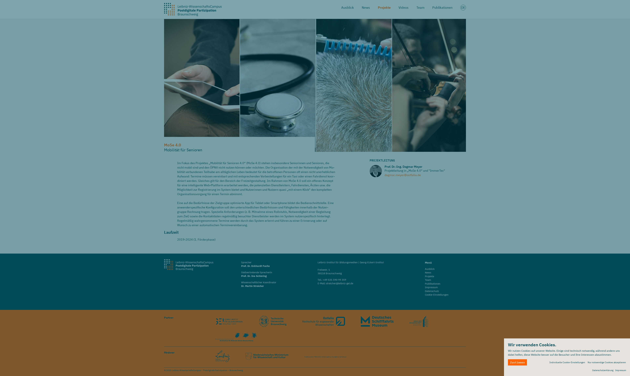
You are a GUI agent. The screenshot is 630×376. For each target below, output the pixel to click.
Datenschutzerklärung (602, 370)
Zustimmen (517, 362)
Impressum (620, 370)
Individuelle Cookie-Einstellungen (567, 362)
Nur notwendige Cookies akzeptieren (607, 362)
